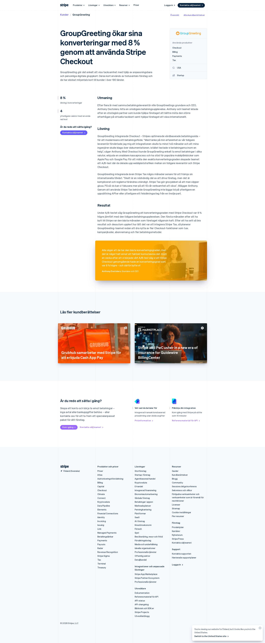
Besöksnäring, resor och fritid (149, 536)
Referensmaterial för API (185, 420)
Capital (100, 486)
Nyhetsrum (177, 535)
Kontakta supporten (181, 553)
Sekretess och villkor (182, 490)
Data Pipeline (103, 505)
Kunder (64, 14)
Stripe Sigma (103, 555)
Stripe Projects (142, 612)
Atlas (99, 474)
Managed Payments (106, 532)
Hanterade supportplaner (184, 557)
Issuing (100, 525)
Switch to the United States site (210, 636)
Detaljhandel (141, 559)
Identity (101, 517)
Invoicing (101, 521)
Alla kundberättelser (194, 15)
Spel (137, 532)
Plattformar (140, 513)
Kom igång (67, 427)
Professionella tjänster (146, 552)
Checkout (102, 490)
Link (99, 528)
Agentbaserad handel (145, 478)
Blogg (174, 478)
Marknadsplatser (143, 505)
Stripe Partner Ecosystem (147, 578)
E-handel (139, 486)
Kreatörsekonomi (143, 525)
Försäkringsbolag (143, 540)
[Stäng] (259, 628)
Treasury (101, 567)
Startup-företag (142, 474)
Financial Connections (107, 513)
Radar (100, 548)
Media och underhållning (146, 544)
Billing (100, 482)
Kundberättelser (180, 474)
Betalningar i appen (144, 501)
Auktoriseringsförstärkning (110, 478)
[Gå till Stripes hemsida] (63, 466)
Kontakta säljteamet (190, 5)
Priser (136, 5)
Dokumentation (142, 592)
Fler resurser (178, 516)
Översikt (174, 15)
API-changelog (142, 604)
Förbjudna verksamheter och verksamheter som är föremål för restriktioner (188, 497)
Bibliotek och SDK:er (144, 608)
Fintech (138, 528)
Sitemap (176, 508)
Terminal (101, 563)
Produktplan (178, 527)
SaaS (137, 517)
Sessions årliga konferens (184, 486)
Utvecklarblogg (142, 616)
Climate (101, 494)
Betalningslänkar (105, 536)
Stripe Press (178, 538)
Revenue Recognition (107, 552)
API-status (140, 600)
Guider (175, 471)
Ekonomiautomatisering (146, 494)
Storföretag (140, 471)
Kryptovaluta (103, 501)
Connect (101, 498)
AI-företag (140, 521)
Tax (99, 559)
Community (177, 482)
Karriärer (176, 531)
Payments (102, 540)
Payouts (101, 544)
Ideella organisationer (145, 548)
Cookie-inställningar (181, 512)
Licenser (176, 504)
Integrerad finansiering (145, 490)
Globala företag (142, 498)
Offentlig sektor (142, 555)
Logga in (168, 5)
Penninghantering (143, 509)
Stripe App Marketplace (146, 574)
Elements (102, 509)
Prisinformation (143, 420)
